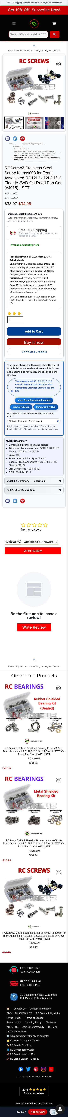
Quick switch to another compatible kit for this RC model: (30, 415)
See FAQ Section (30, 971)
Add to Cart (38, 1111)
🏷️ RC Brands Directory (19, 1045)
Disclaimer (51, 1022)
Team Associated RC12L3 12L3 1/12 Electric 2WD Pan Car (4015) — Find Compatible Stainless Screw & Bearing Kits (34, 152)
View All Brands (20, 407)
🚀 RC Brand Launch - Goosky (23, 1058)
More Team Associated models (34, 400)
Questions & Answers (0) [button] (41, 541)
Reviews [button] (13, 541)
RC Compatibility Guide (48, 1013)
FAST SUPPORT (30, 968)
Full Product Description (21, 490)
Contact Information (40, 1008)
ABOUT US (12, 1027)
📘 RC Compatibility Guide (20, 1049)
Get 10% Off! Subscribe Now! (34, 10)
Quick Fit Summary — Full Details (26, 480)
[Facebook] (20, 1069)
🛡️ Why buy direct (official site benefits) (28, 1036)
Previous (8, 123)
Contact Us (20, 1008)
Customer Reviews (17, 1031)
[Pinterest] (36, 1069)
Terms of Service (34, 1017)
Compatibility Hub (46, 407)
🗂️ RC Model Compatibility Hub (23, 1040)
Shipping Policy (33, 1022)
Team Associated (20, 149)
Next (59, 123)
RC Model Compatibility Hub (32, 144)
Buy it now (34, 342)
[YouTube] (51, 1069)
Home (11, 144)
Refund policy (14, 1022)
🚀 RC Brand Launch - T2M (21, 1054)
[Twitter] (28, 1069)
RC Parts (52, 1027)
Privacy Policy (14, 1017)
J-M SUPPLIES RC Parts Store (38, 1076)
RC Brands (16, 146)
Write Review (33, 550)
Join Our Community (33, 1027)
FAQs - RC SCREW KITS (19, 1013)
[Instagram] (43, 1069)
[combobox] (28, 34)
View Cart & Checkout (34, 351)
